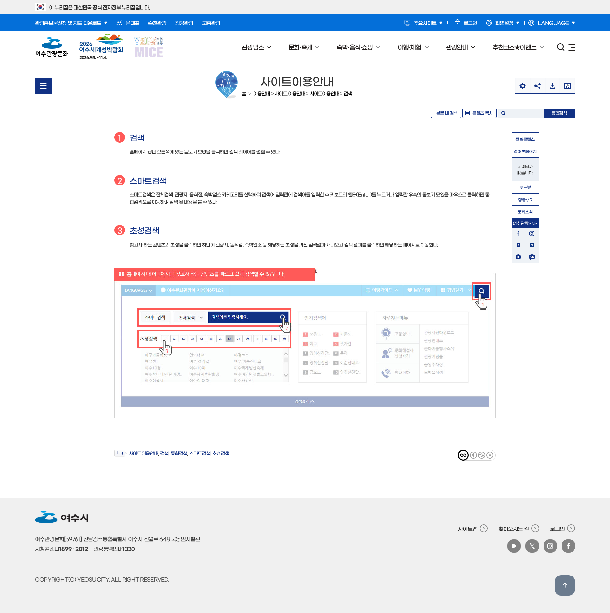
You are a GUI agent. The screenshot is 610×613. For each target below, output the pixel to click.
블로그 (518, 245)
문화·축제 (296, 47)
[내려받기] (552, 86)
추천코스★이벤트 (510, 47)
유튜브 (518, 257)
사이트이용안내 (324, 93)
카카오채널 (532, 257)
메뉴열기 (43, 86)
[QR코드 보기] (567, 86)
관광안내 (453, 47)
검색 (348, 93)
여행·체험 (405, 47)
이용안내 (261, 93)
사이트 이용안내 (289, 93)
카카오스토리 (532, 245)
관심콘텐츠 (525, 139)
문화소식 (525, 212)
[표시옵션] (522, 86)
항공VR (525, 200)
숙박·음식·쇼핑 (351, 47)
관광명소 (249, 47)
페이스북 (518, 233)
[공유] (537, 86)
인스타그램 (532, 233)
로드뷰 (525, 187)
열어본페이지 (525, 151)
